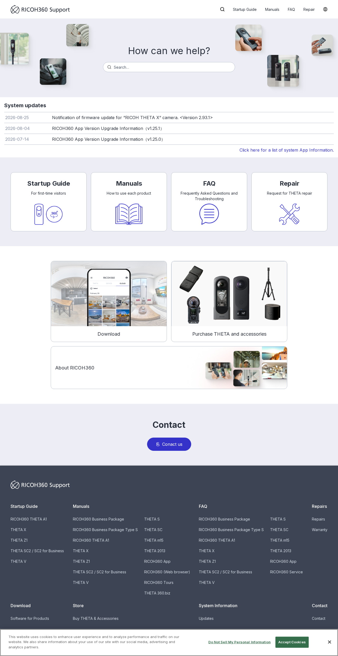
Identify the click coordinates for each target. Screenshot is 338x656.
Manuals (272, 9)
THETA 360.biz (157, 593)
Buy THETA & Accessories (96, 618)
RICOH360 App (157, 561)
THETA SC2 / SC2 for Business (37, 551)
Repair (309, 9)
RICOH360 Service (286, 572)
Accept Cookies (292, 642)
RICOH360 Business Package (98, 519)
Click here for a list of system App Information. (287, 150)
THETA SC (153, 529)
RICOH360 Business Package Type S (105, 529)
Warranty (319, 529)
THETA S (152, 519)
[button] (222, 9)
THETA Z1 (19, 540)
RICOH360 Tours (158, 582)
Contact (318, 618)
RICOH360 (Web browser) (167, 572)
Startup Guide (245, 9)
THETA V (18, 561)
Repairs (318, 519)
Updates (206, 618)
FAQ (291, 9)
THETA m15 (153, 540)
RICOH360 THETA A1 (29, 519)
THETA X (18, 529)
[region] (169, 642)
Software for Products (30, 618)
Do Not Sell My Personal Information (239, 642)
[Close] (329, 642)
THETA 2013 (154, 551)
